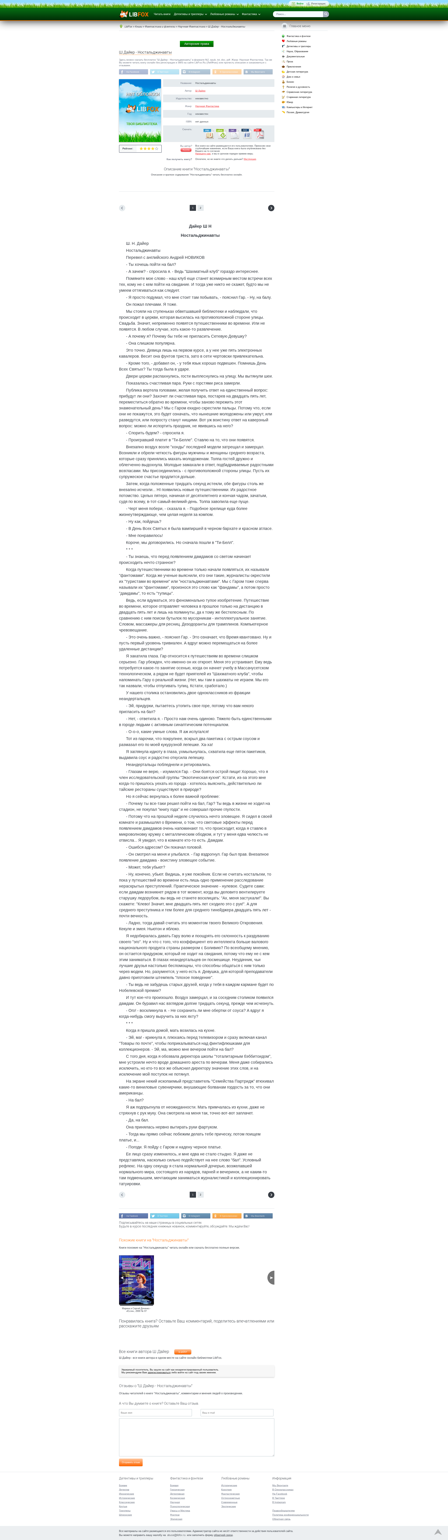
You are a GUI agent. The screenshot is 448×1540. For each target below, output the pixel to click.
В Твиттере (163, 72)
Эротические (228, 1506)
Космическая (177, 1498)
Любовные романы (222, 14)
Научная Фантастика (207, 106)
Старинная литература (299, 97)
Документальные (296, 56)
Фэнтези (175, 1514)
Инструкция (250, 159)
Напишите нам (203, 153)
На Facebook (132, 72)
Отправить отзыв (131, 1462)
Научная (175, 1502)
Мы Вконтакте (258, 72)
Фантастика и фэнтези (298, 36)
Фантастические (230, 1493)
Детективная (177, 1493)
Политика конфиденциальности (290, 1514)
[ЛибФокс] (134, 14)
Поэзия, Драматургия (298, 112)
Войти (300, 3)
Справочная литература (299, 92)
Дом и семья (293, 76)
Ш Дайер (200, 90)
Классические (127, 1502)
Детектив (124, 1489)
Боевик (123, 1485)
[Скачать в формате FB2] (208, 138)
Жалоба (186, 150)
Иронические (126, 1493)
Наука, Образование (297, 51)
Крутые (123, 1506)
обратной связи (223, 1535)
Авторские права (196, 44)
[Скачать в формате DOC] (246, 138)
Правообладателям (283, 1510)
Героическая (177, 1489)
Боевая (174, 1485)
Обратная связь (281, 1519)
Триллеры (125, 1510)
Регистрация (318, 3)
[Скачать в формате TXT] (234, 138)
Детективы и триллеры (189, 14)
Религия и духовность (298, 87)
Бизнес (290, 82)
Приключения (294, 66)
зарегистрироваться (159, 1372)
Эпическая (176, 1519)
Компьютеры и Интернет (300, 107)
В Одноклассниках (229, 72)
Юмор (290, 102)
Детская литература (297, 71)
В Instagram (194, 72)
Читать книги (162, 14)
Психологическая (180, 1506)
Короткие (226, 1489)
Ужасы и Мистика (180, 1510)
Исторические (127, 1498)
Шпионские (125, 1514)
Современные (229, 1502)
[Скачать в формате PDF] (259, 138)
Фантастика (249, 14)
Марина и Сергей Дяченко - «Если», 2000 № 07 (136, 1309)
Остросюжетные (230, 1498)
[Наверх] (438, 1532)
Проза (290, 61)
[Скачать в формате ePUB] (221, 138)
